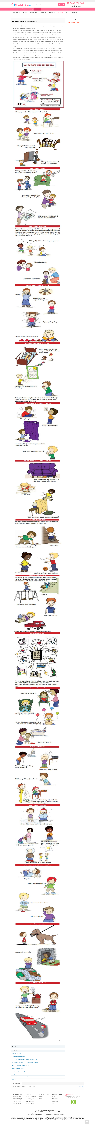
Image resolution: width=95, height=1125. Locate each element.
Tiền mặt (53, 1096)
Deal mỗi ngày (30, 9)
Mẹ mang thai (33, 12)
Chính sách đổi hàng (17, 1101)
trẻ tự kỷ (29, 1086)
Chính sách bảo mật (17, 1103)
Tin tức (37, 9)
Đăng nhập (76, 1)
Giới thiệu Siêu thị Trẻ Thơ (31, 1096)
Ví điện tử (54, 1103)
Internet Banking (55, 1098)
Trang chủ (15, 9)
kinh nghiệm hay (69, 1119)
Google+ (40, 1098)
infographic (24, 1086)
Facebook (41, 1096)
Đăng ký (81, 1)
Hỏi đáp (45, 9)
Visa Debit (54, 1099)
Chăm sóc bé (43, 12)
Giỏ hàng (80, 9)
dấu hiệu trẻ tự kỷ (16, 1086)
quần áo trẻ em (15, 1117)
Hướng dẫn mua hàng (17, 1098)
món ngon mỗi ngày (61, 1119)
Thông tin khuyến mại (30, 1101)
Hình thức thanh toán (30, 1098)
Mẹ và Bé (25, 12)
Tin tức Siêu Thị (16, 12)
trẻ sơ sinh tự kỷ (36, 1086)
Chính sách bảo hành (30, 1099)
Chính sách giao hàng (17, 1099)
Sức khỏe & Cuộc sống (71, 12)
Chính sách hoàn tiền (30, 1103)
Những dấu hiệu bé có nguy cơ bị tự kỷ (40, 19)
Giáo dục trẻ (52, 12)
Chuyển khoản (55, 1101)
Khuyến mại (22, 9)
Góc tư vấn (60, 12)
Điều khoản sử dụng (17, 1096)
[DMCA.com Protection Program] (73, 1104)
